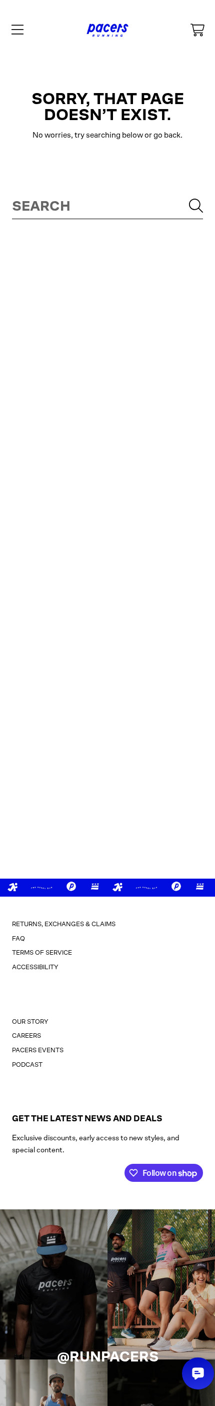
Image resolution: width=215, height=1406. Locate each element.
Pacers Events (38, 1050)
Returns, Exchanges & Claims (64, 924)
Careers (26, 1035)
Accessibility (35, 967)
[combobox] (107, 206)
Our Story (30, 1021)
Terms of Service (42, 952)
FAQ (18, 938)
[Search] (196, 206)
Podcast (27, 1064)
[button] (17, 30)
